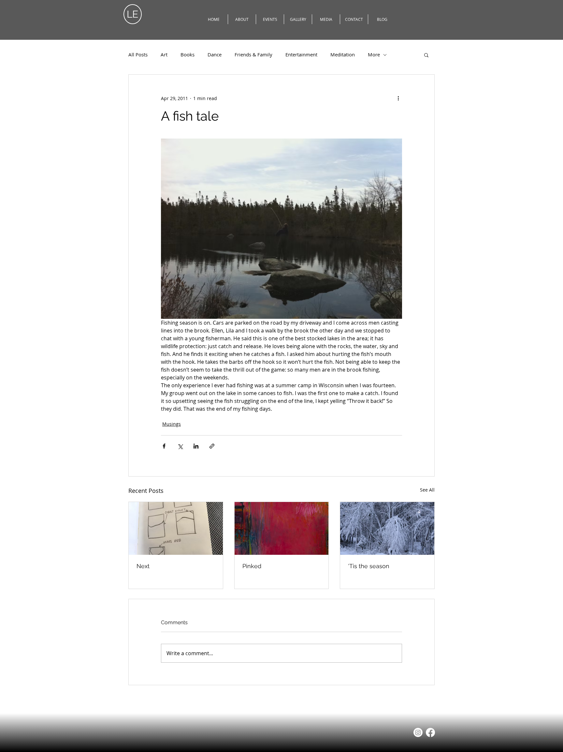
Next (143, 566)
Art (164, 55)
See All (427, 490)
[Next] (176, 528)
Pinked (251, 566)
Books (187, 55)
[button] (426, 54)
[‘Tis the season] (387, 528)
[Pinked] (282, 528)
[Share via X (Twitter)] (180, 446)
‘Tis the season (368, 566)
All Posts (138, 55)
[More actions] (398, 98)
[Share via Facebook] (164, 446)
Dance (215, 55)
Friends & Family (253, 55)
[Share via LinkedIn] (196, 446)
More (374, 55)
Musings (171, 424)
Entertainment (301, 55)
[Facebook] (430, 732)
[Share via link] (212, 446)
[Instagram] (418, 732)
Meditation (342, 55)
